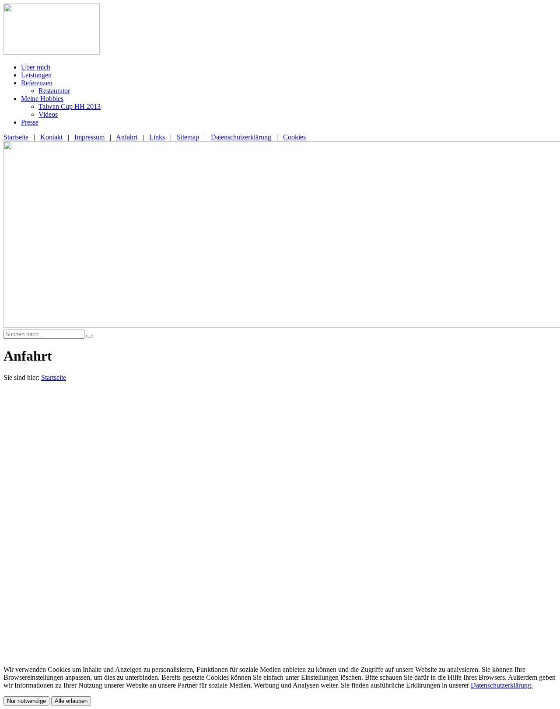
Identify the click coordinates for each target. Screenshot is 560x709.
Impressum (89, 137)
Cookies (294, 137)
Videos (48, 114)
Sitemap (188, 137)
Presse (29, 122)
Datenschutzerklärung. (502, 685)
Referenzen (36, 83)
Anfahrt (126, 137)
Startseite (16, 137)
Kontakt (51, 137)
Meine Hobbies (42, 98)
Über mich (35, 67)
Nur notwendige (26, 701)
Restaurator (54, 90)
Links (157, 137)
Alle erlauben (71, 701)
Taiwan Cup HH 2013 (69, 106)
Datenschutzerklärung (241, 137)
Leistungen (36, 75)
